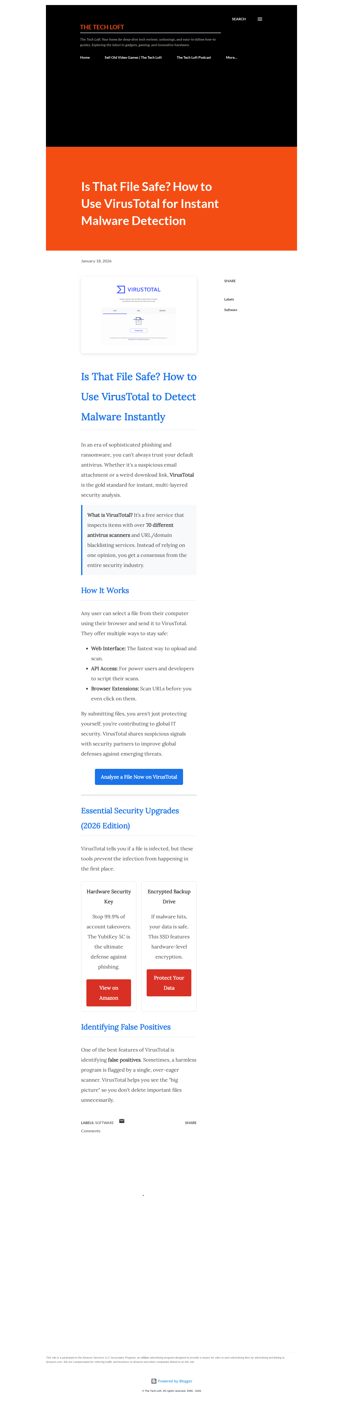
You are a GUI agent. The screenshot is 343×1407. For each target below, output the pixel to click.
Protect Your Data (169, 983)
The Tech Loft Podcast (194, 57)
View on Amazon (108, 993)
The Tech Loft (102, 27)
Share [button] (230, 281)
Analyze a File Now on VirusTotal (139, 777)
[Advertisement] (171, 109)
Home (85, 57)
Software (230, 310)
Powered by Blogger (174, 1381)
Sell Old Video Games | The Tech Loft (133, 57)
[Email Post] (122, 1123)
